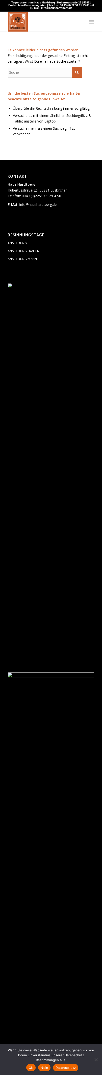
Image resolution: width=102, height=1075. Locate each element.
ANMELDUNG (17, 243)
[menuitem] (91, 22)
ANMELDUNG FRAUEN (23, 251)
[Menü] (91, 22)
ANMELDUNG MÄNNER (24, 259)
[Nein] (95, 1059)
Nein (44, 1068)
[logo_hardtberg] (42, 22)
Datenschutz (65, 1068)
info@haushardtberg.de (38, 204)
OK (31, 1068)
